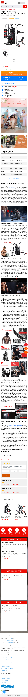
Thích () (8, 484)
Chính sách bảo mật (5, 670)
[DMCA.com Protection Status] (14, 690)
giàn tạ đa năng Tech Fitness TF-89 (14, 425)
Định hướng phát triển (5, 678)
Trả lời (3, 484)
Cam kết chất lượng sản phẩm (7, 657)
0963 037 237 (10, 640)
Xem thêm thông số (13, 178)
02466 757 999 (9, 642)
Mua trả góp (7, 78)
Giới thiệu (3, 676)
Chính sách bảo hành (5, 659)
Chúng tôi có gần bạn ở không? (8, 83)
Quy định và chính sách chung (7, 668)
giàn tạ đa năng (11, 187)
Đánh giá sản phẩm (5, 459)
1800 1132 (22, 3)
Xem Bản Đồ (5, 548)
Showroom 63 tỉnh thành (6, 680)
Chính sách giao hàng (5, 666)
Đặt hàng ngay (14, 73)
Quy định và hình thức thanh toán (8, 664)
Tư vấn (20, 78)
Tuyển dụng (3, 682)
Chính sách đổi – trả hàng (6, 662)
